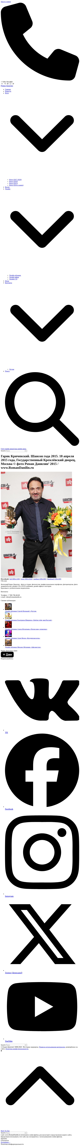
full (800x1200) (15, 579)
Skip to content (6, 2)
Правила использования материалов (52, 1047)
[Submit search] (26, 451)
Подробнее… (5, 1142)
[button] (13, 449)
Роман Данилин (7, 86)
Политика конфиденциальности (17, 1049)
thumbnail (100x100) (54, 579)
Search (3, 451)
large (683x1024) (26, 579)
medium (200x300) (40, 579)
